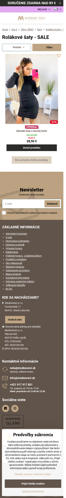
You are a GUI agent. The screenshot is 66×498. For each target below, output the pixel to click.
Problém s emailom (16, 259)
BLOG (9, 288)
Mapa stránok (13, 274)
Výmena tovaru (14, 248)
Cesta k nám (15, 319)
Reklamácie (12, 252)
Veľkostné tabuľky (15, 285)
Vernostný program (16, 233)
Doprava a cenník (15, 244)
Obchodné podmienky (17, 241)
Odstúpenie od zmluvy (18, 270)
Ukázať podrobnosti (33, 491)
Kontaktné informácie (17, 277)
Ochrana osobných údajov (20, 281)
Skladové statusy (15, 266)
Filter (49, 47)
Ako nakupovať (14, 263)
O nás (9, 237)
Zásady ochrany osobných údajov (33, 474)
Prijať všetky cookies (33, 483)
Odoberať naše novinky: (32, 194)
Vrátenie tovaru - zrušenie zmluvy (24, 255)
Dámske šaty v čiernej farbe (31, 131)
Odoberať (52, 203)
